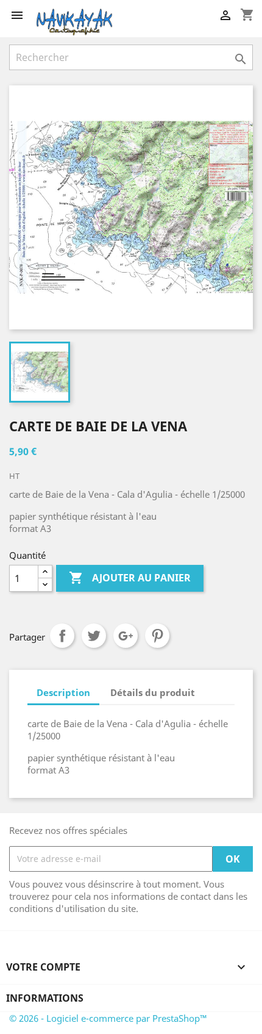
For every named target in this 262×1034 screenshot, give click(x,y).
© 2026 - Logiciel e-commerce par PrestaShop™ (108, 1018)
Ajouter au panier (130, 577)
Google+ (125, 635)
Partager (62, 635)
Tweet (94, 635)
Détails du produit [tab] (152, 692)
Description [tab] (63, 692)
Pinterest (157, 635)
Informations (44, 998)
